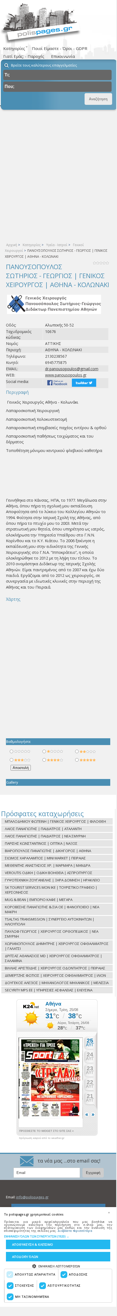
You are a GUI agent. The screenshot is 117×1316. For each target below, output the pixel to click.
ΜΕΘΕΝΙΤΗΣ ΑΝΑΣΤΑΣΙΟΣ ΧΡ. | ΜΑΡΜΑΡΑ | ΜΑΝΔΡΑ (47, 865)
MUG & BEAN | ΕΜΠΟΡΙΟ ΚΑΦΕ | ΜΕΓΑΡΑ (38, 899)
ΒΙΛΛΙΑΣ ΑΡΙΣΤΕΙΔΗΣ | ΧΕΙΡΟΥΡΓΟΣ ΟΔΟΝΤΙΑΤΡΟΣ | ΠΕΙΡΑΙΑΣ (55, 968)
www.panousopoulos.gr (65, 375)
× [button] (109, 1212)
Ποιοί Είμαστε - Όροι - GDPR (59, 48)
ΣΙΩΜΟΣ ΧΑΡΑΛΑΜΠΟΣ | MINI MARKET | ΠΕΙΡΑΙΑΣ (45, 858)
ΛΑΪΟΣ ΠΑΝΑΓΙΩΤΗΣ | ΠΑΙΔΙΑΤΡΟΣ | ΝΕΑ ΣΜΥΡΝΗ (45, 836)
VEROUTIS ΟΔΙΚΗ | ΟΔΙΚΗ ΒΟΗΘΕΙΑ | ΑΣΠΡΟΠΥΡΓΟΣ (48, 872)
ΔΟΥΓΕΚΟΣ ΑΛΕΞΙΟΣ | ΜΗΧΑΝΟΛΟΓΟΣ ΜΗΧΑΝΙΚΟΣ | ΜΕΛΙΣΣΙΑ (57, 982)
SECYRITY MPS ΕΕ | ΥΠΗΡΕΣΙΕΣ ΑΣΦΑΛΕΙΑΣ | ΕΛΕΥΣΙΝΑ (48, 990)
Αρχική (11, 245)
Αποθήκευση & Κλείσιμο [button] (32, 1244)
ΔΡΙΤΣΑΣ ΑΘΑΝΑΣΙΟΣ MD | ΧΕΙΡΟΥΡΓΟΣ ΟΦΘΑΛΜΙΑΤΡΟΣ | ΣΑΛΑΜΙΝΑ (53, 958)
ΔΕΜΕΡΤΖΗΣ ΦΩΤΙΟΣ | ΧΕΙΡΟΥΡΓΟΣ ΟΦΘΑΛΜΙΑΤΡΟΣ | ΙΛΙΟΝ (55, 975)
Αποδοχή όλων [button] (25, 1257)
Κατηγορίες (32, 245)
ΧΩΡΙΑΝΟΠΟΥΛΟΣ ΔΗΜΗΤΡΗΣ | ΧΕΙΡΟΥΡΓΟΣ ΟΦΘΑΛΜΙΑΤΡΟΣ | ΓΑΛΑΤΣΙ (57, 946)
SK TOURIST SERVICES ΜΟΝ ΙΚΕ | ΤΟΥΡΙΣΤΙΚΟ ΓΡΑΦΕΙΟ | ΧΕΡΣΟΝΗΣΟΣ (51, 890)
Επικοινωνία (63, 56)
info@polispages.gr (32, 1197)
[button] (58, 1236)
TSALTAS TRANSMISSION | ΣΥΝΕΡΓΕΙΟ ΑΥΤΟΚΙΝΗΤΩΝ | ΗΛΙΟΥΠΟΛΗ (49, 921)
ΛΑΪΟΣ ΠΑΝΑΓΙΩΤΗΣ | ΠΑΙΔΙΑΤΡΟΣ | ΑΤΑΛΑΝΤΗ (43, 828)
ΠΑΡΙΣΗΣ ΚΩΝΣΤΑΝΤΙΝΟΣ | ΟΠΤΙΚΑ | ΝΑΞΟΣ (41, 843)
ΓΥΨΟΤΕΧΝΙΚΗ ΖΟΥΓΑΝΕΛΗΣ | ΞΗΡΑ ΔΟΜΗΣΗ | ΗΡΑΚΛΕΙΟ (52, 880)
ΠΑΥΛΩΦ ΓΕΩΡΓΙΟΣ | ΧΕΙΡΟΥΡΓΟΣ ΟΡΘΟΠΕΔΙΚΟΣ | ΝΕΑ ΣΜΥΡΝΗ (51, 934)
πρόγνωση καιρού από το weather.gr (41, 1138)
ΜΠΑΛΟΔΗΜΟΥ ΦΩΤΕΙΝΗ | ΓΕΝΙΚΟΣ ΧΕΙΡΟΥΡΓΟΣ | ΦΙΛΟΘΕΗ (55, 821)
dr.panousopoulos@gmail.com (71, 368)
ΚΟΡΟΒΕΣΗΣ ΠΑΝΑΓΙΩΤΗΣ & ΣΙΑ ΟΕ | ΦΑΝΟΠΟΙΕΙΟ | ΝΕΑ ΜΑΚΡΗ (52, 909)
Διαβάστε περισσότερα (75, 1231)
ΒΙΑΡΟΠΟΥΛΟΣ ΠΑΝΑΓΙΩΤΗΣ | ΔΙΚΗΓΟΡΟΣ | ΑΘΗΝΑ (48, 850)
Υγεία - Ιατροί (56, 245)
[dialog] (58, 1257)
